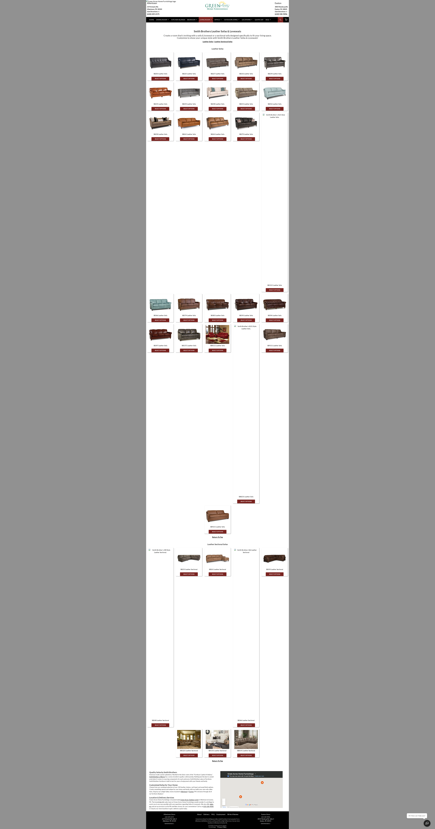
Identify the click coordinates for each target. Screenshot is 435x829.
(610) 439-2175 (153, 14)
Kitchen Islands (178, 20)
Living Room (205, 20)
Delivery (206, 814)
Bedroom (191, 20)
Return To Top (217, 537)
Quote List (259, 20)
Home (151, 20)
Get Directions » (281, 11)
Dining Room (161, 20)
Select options (160, 78)
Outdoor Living (231, 20)
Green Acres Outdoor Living (189, 800)
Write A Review (232, 814)
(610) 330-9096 (281, 14)
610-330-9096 (208, 806)
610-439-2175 (169, 817)
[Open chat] (427, 823)
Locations (246, 20)
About (199, 814)
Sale (267, 20)
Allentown (152, 3)
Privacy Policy (221, 827)
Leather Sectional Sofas (223, 42)
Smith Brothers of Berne (157, 777)
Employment (220, 814)
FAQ (213, 814)
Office (217, 20)
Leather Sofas (208, 42)
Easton (278, 3)
